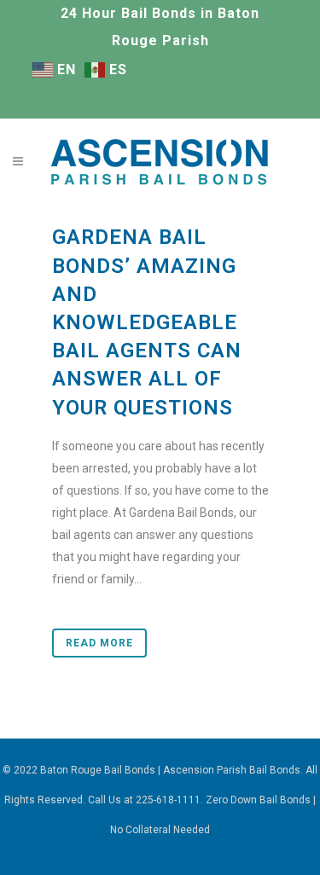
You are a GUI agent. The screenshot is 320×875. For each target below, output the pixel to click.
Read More (99, 643)
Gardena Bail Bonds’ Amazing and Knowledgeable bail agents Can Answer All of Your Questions (146, 322)
